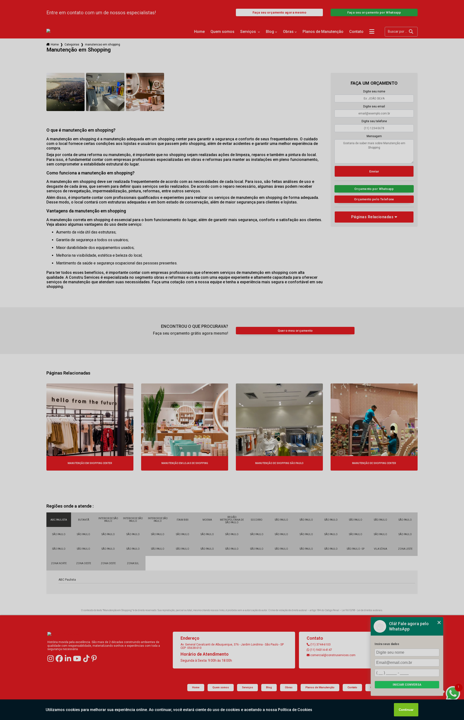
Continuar (406, 710)
